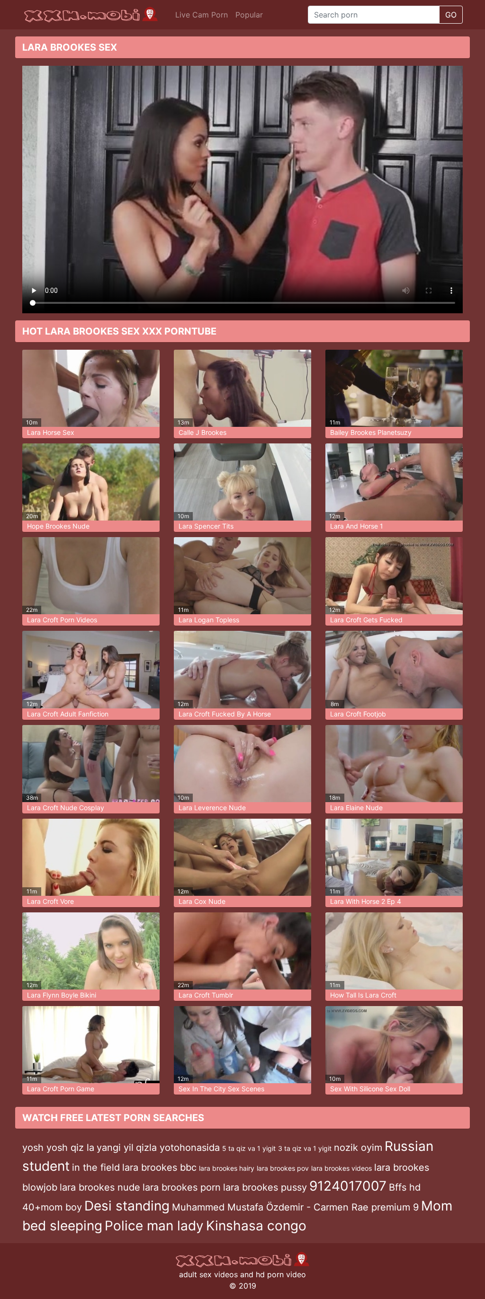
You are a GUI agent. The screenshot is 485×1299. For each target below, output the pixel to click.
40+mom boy (52, 1207)
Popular (249, 14)
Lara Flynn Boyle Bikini (61, 995)
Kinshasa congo (256, 1226)
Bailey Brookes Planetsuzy (371, 432)
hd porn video (281, 1274)
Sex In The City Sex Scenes (221, 1089)
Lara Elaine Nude (356, 808)
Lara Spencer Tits (206, 526)
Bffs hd (405, 1187)
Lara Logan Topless (209, 620)
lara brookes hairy (226, 1168)
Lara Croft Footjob (358, 714)
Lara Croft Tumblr (206, 995)
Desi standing (127, 1206)
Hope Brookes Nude (58, 526)
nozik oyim (358, 1147)
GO (451, 14)
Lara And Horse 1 (356, 526)
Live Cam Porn (201, 14)
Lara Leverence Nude (212, 808)
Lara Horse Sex (50, 432)
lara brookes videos (341, 1168)
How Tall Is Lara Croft (363, 995)
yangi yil (115, 1147)
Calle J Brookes (202, 432)
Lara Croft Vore (50, 901)
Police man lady (154, 1226)
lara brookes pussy (265, 1187)
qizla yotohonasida (178, 1147)
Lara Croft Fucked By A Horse (225, 714)
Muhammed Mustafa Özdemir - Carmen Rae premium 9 (295, 1207)
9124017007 (347, 1186)
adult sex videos (208, 1274)
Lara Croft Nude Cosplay (65, 808)
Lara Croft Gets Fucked (366, 620)
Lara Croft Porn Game (60, 1089)
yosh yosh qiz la (58, 1147)
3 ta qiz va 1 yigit (305, 1148)
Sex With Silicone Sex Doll (370, 1089)
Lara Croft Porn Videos (62, 620)
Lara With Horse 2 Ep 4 (365, 901)
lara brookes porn (182, 1187)
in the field (96, 1167)
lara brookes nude (100, 1187)
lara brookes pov (283, 1168)
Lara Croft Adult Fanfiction (67, 714)
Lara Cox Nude (202, 901)
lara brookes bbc (159, 1167)
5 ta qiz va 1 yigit (249, 1148)
